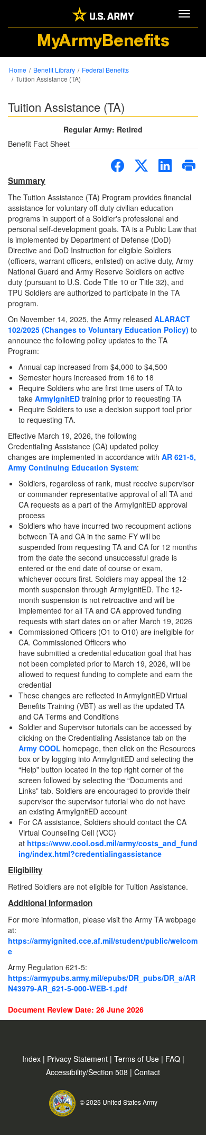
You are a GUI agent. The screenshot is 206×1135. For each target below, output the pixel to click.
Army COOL (39, 748)
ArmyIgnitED (57, 398)
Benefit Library (54, 69)
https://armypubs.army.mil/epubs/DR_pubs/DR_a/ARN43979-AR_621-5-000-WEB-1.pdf (101, 983)
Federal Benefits (105, 69)
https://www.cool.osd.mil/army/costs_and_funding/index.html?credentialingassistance (108, 848)
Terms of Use (137, 1058)
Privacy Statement (78, 1058)
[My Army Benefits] (103, 13)
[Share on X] (141, 165)
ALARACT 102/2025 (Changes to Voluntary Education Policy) (99, 324)
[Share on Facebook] (117, 165)
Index (32, 1058)
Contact (147, 1072)
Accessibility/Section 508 (88, 1072)
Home (17, 69)
